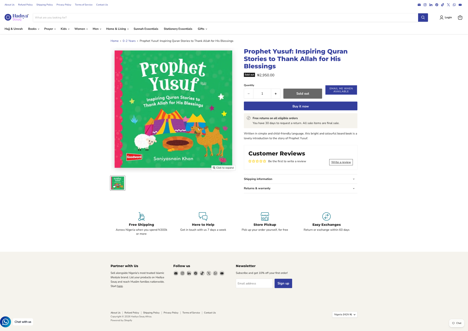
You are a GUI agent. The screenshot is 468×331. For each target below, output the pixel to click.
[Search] (423, 17)
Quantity (249, 85)
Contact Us (102, 4)
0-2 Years (129, 41)
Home (115, 41)
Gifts (201, 29)
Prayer (49, 29)
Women (80, 29)
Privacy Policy (63, 4)
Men (96, 29)
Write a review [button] (341, 162)
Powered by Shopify (121, 320)
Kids (64, 29)
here (120, 286)
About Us (9, 4)
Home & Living (116, 29)
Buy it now (300, 106)
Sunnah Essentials (146, 29)
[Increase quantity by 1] (275, 94)
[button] (341, 90)
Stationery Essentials (178, 29)
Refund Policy (25, 4)
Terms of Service (84, 4)
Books (32, 29)
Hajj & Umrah (14, 29)
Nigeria (343, 314)
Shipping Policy (44, 4)
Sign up (283, 283)
